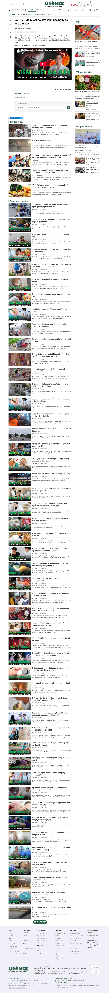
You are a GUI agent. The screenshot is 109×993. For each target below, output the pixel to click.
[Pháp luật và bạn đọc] (82, 5)
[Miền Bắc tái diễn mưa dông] (20, 145)
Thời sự (17, 10)
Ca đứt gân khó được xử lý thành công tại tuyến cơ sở (93, 61)
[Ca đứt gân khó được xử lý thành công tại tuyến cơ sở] (80, 63)
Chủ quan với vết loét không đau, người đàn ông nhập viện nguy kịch (51, 804)
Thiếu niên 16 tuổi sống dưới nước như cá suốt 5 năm (51, 235)
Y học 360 (39, 10)
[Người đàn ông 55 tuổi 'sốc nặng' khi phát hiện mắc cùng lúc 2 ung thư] (20, 793)
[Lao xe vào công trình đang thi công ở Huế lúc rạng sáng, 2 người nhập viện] (20, 175)
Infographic (39, 953)
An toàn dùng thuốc (28, 946)
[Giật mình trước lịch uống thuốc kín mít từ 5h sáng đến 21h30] (20, 838)
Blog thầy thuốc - (79, 150)
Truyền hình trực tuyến (39, 14)
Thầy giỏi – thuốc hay (42, 933)
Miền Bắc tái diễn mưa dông (43, 140)
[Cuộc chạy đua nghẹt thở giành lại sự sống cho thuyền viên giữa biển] (20, 419)
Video (38, 950)
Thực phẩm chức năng (75, 943)
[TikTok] (74, 2)
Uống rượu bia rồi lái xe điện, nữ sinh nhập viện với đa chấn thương (50, 744)
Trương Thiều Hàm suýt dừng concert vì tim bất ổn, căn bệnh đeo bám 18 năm (50, 654)
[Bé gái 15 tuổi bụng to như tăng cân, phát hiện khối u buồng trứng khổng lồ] (20, 569)
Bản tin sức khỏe (27, 14)
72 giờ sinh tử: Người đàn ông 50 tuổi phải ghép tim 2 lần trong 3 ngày (51, 848)
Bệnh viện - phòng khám (43, 935)
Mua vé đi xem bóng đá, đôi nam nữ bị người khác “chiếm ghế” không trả (50, 609)
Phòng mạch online (82, 10)
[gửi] (68, 107)
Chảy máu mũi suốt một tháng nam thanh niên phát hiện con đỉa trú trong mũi (50, 669)
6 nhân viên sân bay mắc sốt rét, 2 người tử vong (51, 474)
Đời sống (89, 947)
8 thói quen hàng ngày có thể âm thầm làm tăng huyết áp (92, 103)
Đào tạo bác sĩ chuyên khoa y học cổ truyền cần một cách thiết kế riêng (87, 146)
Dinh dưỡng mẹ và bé (75, 933)
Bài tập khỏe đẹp (59, 959)
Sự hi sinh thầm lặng (14, 951)
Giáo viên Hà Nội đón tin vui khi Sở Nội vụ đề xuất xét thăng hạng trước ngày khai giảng (51, 156)
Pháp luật (11, 935)
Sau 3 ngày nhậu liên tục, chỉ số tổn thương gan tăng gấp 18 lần (50, 579)
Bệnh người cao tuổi (60, 933)
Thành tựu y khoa (13, 946)
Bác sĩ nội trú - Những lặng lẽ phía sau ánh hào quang (93, 159)
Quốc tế (10, 938)
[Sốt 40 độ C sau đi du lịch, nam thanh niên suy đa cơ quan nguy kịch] (20, 494)
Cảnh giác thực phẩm (75, 940)
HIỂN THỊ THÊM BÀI (40, 922)
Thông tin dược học (28, 948)
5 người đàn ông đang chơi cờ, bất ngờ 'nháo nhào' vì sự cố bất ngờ (49, 325)
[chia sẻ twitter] (11, 25)
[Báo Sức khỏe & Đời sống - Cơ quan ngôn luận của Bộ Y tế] (55, 4)
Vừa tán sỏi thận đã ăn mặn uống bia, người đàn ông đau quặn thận (51, 220)
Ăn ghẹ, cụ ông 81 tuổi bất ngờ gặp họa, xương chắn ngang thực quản (50, 460)
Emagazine (39, 948)
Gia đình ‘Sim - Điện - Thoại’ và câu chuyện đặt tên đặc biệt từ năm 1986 (51, 729)
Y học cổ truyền (51, 10)
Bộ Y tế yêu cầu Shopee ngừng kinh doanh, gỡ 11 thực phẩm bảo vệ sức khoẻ (51, 186)
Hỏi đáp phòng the (74, 949)
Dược (44, 10)
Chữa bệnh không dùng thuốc (43, 941)
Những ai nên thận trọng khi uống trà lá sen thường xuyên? (93, 115)
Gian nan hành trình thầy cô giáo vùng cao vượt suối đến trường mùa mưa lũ (51, 265)
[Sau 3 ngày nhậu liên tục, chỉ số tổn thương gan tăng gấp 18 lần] (20, 583)
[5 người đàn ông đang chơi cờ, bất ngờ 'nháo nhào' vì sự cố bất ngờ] (20, 329)
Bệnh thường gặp (59, 935)
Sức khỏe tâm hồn (59, 945)
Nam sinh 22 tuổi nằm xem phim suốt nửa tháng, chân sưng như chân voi (51, 624)
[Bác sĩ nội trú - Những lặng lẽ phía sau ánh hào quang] (80, 160)
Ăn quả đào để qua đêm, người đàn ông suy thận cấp (51, 295)
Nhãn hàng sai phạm (92, 935)
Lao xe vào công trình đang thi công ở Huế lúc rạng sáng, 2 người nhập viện (50, 171)
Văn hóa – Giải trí (92, 943)
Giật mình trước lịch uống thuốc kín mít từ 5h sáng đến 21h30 (49, 833)
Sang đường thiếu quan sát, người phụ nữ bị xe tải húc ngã (51, 340)
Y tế (13, 10)
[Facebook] (94, 967)
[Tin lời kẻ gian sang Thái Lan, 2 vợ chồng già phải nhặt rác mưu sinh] (20, 598)
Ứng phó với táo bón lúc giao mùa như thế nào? (87, 91)
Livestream (25, 940)
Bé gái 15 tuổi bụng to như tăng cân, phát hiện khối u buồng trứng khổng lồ (50, 564)
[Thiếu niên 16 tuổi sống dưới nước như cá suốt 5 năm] (20, 240)
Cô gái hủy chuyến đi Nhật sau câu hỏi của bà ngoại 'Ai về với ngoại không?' (50, 699)
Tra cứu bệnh (24, 10)
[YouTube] (79, 2)
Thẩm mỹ (57, 956)
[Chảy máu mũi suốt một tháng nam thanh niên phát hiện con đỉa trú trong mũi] (20, 673)
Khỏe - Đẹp (73, 10)
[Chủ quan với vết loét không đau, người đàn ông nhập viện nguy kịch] (20, 808)
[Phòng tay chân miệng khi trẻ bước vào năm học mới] (80, 54)
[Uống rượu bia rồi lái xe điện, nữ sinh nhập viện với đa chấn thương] (20, 748)
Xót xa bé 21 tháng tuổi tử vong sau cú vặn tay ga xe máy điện (51, 280)
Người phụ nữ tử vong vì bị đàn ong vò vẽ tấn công (49, 310)
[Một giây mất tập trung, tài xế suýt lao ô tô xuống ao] (20, 912)
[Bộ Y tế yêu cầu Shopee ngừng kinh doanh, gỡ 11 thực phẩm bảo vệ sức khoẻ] (20, 190)
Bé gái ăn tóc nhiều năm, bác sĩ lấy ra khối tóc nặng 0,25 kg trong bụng (50, 819)
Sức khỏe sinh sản (74, 951)
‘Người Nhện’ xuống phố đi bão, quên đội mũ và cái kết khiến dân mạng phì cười (50, 355)
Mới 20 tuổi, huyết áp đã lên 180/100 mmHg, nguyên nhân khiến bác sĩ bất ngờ (49, 549)
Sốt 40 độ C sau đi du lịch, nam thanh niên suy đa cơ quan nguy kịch (51, 490)
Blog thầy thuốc (84, 127)
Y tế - (76, 44)
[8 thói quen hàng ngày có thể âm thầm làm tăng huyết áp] (80, 104)
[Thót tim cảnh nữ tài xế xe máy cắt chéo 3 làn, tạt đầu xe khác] (20, 434)
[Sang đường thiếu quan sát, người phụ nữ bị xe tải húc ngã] (20, 344)
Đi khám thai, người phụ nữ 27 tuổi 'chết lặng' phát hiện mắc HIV (50, 863)
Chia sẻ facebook (15, 118)
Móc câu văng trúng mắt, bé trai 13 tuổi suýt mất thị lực (51, 684)
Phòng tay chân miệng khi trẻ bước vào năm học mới (93, 52)
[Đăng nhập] (90, 2)
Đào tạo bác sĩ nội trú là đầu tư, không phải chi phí (93, 168)
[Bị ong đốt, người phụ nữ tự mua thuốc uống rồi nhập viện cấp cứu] (20, 404)
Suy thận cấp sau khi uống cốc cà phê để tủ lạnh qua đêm (51, 534)
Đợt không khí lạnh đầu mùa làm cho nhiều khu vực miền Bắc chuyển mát (50, 126)
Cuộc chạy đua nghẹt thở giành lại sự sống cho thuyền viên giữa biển (50, 415)
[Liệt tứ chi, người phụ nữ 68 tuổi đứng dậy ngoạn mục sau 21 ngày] (20, 778)
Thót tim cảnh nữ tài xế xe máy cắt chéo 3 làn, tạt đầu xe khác (51, 430)
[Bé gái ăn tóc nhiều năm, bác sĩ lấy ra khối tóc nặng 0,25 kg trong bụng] (20, 823)
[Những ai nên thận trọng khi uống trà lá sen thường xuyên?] (80, 116)
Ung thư (57, 948)
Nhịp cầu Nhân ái (91, 940)
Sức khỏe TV (32, 10)
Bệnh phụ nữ (58, 938)
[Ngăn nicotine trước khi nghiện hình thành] (87, 32)
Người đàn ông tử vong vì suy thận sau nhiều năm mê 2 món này (51, 250)
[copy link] (11, 28)
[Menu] (97, 10)
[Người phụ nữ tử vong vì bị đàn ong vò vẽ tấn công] (20, 314)
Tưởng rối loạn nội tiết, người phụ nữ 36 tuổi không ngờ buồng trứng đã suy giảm (49, 714)
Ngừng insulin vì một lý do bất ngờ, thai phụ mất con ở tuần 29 (51, 445)
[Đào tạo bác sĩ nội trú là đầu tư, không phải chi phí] (80, 170)
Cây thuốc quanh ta (42, 938)
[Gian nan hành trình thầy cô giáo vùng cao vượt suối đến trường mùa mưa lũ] (20, 269)
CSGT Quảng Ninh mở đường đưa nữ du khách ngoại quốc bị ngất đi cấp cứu (51, 205)
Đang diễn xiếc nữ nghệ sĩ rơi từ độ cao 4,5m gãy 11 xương (51, 639)
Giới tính (58, 10)
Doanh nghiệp (90, 938)
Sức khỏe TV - (36, 209)
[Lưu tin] (11, 32)
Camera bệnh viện (13, 954)
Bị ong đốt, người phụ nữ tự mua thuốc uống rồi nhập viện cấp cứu (50, 400)
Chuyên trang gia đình (93, 945)
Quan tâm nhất (18, 93)
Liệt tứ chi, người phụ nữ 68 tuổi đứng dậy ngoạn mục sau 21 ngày (51, 774)
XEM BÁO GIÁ (69, 978)
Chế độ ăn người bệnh (75, 938)
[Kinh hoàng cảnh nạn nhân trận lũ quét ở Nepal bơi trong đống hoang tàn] (20, 374)
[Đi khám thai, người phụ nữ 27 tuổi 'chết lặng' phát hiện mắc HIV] (20, 868)
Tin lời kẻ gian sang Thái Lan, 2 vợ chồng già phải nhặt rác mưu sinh (50, 594)
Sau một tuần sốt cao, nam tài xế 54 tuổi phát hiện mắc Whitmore (50, 519)
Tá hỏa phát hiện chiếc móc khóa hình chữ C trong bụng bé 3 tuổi (49, 893)
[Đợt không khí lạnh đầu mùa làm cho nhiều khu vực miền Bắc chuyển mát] (20, 130)
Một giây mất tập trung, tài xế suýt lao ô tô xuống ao (51, 908)
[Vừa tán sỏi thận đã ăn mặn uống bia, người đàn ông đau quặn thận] (20, 225)
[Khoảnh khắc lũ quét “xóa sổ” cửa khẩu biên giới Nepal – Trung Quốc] (20, 389)
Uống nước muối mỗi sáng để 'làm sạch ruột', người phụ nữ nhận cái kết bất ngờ (50, 505)
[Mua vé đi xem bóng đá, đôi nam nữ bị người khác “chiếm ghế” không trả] (20, 613)
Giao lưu (25, 938)
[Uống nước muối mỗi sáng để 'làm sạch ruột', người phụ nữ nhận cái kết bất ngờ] (20, 509)
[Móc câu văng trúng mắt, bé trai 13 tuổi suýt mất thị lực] (20, 688)
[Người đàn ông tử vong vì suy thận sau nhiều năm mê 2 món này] (20, 255)
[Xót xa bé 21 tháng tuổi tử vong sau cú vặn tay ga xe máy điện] (20, 284)
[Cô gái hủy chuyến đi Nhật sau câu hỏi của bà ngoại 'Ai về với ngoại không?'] (20, 703)
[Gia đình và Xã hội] (74, 5)
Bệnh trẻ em (58, 943)
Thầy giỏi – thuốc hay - (81, 94)
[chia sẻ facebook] (11, 20)
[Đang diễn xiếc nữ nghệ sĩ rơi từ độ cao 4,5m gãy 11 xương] (20, 643)
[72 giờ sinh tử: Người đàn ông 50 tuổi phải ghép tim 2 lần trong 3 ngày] (20, 853)
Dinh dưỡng (65, 10)
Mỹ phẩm (57, 954)
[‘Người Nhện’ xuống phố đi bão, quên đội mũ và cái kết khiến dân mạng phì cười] (20, 359)
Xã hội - (34, 130)
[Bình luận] (11, 37)
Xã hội (10, 933)
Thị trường (92, 10)
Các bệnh (49, 14)
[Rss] (98, 967)
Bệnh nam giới (59, 940)
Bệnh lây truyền (73, 954)
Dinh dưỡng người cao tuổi (76, 935)
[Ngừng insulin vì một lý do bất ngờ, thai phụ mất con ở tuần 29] (20, 449)
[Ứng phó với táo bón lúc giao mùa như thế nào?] (87, 82)
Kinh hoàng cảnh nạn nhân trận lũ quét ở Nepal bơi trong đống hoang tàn (50, 370)
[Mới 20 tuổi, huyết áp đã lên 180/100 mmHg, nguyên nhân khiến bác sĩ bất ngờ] (20, 554)
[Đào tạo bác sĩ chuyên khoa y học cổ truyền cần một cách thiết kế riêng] (87, 136)
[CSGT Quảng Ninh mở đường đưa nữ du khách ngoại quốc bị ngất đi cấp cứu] (20, 210)
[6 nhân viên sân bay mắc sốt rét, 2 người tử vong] (20, 479)
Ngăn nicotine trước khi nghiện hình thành (86, 41)
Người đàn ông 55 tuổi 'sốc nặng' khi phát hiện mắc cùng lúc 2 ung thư (50, 789)
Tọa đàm (25, 935)
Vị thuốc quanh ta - (91, 119)
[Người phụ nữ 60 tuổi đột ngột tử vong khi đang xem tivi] (20, 763)
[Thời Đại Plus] (90, 5)
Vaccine (25, 953)
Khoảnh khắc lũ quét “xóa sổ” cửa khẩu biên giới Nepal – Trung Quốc (50, 385)
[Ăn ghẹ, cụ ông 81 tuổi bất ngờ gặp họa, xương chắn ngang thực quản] (20, 464)
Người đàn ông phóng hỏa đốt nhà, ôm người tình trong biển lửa (50, 878)
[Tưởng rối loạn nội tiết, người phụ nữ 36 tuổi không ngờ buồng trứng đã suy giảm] (20, 718)
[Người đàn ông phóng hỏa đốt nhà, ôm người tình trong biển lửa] (20, 883)
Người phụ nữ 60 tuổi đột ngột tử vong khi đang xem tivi (51, 759)
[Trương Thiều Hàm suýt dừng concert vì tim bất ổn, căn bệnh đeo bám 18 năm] (20, 658)
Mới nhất (26, 93)
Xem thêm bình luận (19, 97)
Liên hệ (96, 972)
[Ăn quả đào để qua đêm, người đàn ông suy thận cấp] (20, 299)
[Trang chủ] (10, 10)
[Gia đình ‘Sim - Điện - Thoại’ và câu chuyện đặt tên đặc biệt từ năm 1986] (20, 733)
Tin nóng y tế (12, 943)
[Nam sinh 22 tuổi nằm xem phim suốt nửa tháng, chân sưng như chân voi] (20, 628)
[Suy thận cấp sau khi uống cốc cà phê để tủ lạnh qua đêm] (20, 539)
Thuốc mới (25, 951)
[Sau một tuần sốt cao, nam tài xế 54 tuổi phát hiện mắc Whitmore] (20, 524)
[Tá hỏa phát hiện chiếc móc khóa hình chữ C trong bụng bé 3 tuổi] (20, 897)
